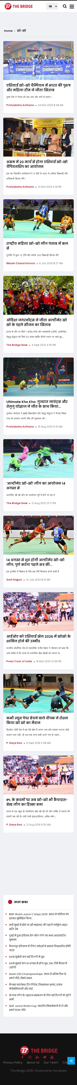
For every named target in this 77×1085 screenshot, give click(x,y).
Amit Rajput (14, 579)
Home (8, 31)
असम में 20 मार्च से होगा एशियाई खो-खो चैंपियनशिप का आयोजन (37, 164)
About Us (33, 1062)
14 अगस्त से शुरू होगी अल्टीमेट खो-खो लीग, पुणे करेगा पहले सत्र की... (35, 562)
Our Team (51, 1062)
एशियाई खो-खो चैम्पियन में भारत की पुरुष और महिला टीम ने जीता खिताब (38, 87)
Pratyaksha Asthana (20, 105)
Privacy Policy (13, 1062)
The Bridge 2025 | (23, 1071)
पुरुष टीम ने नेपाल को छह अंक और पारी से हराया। (29, 97)
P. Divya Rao (14, 743)
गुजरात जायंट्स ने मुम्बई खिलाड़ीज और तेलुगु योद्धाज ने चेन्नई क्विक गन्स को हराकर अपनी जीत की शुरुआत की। (36, 416)
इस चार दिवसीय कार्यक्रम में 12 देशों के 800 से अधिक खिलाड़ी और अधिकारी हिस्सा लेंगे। (37, 176)
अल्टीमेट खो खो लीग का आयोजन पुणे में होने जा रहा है (30, 495)
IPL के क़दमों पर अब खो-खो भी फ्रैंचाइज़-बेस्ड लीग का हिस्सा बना (37, 802)
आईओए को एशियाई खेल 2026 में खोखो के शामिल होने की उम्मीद (38, 639)
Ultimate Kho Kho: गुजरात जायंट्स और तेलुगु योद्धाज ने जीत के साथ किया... (37, 404)
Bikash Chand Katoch (20, 263)
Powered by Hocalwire (51, 1071)
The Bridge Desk (17, 345)
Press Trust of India (19, 661)
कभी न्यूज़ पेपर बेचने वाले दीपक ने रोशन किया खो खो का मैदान (37, 720)
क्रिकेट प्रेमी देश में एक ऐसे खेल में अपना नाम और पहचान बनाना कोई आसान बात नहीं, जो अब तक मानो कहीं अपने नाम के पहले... (37, 732)
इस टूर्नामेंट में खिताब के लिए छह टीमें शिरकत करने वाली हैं (32, 571)
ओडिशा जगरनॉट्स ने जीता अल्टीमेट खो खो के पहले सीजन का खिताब (36, 322)
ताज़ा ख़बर (21, 902)
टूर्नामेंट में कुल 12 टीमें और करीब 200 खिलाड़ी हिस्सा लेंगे (32, 255)
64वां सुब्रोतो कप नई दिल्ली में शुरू (27, 957)
